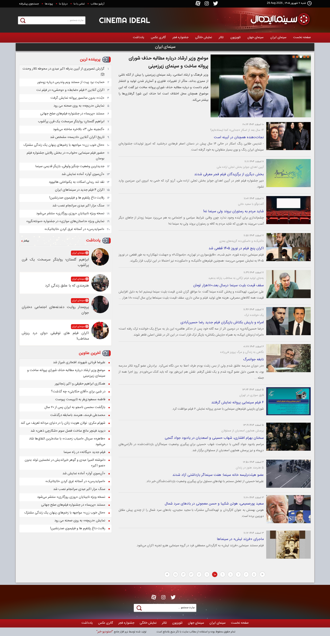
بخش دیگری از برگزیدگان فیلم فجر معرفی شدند (229, 174)
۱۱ (207, 574)
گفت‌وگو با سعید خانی (251, 204)
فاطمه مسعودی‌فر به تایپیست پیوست (80, 399)
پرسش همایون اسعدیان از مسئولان (242, 430)
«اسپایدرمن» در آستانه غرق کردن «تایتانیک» (74, 229)
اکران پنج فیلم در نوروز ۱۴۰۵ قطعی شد (236, 248)
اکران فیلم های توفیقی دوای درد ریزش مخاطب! (55, 336)
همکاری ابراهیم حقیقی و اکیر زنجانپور (80, 384)
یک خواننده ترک (254, 315)
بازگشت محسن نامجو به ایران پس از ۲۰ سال (74, 407)
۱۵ (175, 574)
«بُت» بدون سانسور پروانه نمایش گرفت (77, 98)
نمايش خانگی (203, 37)
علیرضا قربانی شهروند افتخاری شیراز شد (79, 362)
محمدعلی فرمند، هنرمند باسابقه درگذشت (77, 415)
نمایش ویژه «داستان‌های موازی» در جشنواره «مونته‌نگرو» (65, 221)
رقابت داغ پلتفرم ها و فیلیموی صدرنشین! (76, 198)
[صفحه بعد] (167, 574)
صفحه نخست (302, 37)
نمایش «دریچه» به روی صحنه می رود (78, 106)
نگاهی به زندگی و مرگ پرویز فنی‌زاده (242, 352)
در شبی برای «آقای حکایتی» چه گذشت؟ (78, 391)
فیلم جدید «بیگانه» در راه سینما (84, 452)
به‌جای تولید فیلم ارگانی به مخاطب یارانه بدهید (236, 278)
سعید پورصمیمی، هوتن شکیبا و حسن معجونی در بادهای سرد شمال (214, 504)
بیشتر (26, 241)
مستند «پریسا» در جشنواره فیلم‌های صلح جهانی (72, 113)
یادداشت (138, 37)
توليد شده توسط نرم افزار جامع (121, 631)
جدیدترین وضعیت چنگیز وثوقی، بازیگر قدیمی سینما (69, 166)
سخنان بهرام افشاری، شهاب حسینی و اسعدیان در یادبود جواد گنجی (214, 438)
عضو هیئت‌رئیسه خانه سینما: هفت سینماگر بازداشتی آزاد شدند (218, 475)
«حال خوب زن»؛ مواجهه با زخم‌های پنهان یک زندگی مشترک (63, 145)
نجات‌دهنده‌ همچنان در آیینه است (239, 137)
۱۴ (183, 574)
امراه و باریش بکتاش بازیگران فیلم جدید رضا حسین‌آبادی (222, 322)
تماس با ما (79, 4)
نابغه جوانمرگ (253, 359)
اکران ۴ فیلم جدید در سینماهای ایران (79, 190)
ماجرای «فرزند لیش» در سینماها (240, 539)
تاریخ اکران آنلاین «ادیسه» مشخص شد (77, 137)
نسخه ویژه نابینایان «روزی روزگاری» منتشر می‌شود (70, 213)
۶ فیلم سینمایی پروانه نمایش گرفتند (237, 403)
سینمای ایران (278, 37)
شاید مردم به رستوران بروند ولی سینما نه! (233, 211)
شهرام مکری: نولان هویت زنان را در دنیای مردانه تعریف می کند (63, 423)
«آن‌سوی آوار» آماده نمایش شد (83, 174)
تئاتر (221, 37)
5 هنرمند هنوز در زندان (250, 467)
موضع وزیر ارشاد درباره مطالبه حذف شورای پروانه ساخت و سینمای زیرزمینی (168, 62)
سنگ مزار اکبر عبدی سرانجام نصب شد (78, 205)
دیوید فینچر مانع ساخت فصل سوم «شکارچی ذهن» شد (68, 431)
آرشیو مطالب (97, 4)
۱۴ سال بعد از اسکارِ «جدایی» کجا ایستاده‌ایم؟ (237, 130)
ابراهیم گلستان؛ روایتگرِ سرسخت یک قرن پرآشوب (71, 121)
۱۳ (191, 574)
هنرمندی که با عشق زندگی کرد (67, 286)
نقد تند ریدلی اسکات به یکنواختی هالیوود (76, 182)
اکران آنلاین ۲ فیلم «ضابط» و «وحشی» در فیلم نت (70, 90)
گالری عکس (158, 37)
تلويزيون (235, 37)
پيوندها (49, 4)
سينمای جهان (255, 37)
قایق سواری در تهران (251, 395)
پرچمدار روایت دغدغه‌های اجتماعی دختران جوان (55, 310)
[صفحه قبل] (262, 574)
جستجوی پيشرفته (29, 4)
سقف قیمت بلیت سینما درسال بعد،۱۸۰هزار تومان (228, 285)
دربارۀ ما (63, 4)
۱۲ (199, 574)
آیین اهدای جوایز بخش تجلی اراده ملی (240, 167)
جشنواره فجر (180, 37)
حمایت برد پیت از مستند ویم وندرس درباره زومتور (70, 82)
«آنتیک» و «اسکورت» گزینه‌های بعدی (241, 241)
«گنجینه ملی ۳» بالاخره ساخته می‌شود (78, 129)
